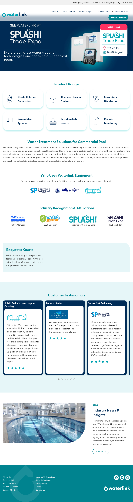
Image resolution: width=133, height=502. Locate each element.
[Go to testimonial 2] (61, 379)
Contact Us (40, 490)
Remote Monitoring (111, 121)
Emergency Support (81, 2)
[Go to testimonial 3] (64, 379)
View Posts (101, 451)
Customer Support (103, 11)
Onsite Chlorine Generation (27, 99)
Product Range (85, 11)
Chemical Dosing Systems (71, 99)
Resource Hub (68, 11)
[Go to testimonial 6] (74, 379)
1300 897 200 (126, 2)
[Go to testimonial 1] (58, 379)
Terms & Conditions (43, 480)
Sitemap (39, 486)
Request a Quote (118, 17)
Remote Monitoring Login (104, 2)
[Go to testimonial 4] (68, 379)
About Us (55, 11)
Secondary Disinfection (111, 99)
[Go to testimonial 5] (71, 379)
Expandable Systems (25, 121)
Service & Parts (121, 11)
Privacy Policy (41, 483)
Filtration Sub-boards (69, 121)
